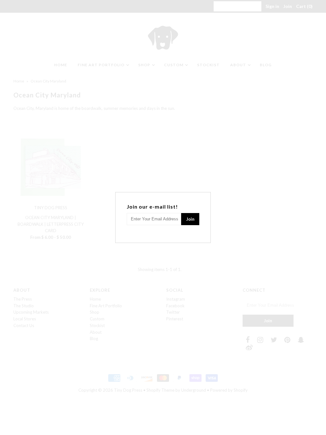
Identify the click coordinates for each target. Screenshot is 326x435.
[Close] (206, 196)
